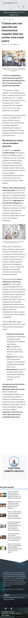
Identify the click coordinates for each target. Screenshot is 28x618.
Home (4, 19)
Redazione (5, 613)
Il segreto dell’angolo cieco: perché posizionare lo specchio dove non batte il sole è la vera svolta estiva (14, 537)
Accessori (11, 19)
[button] (19, 6)
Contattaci (5, 591)
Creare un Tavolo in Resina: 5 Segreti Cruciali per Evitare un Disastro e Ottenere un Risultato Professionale (14, 495)
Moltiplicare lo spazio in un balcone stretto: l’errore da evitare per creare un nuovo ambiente (14, 505)
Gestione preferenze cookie (21, 616)
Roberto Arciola (5, 44)
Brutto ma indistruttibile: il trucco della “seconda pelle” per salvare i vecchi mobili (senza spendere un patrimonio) (15, 515)
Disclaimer (5, 615)
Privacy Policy (15, 613)
